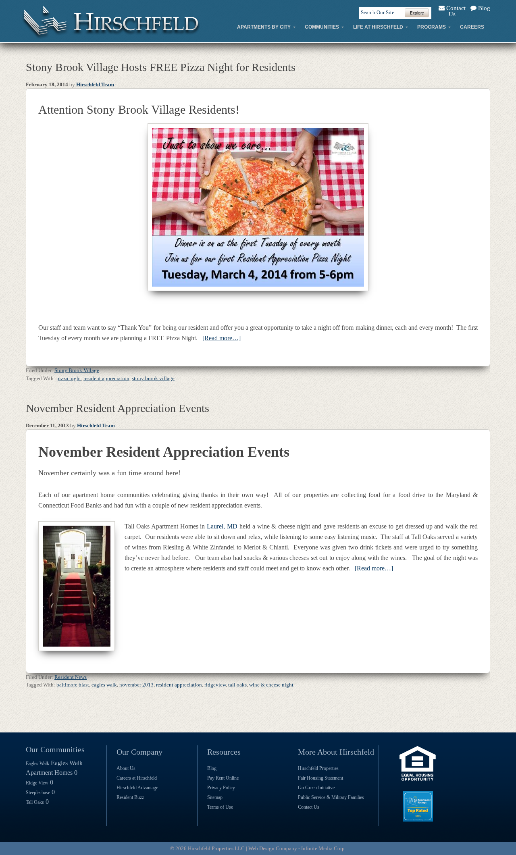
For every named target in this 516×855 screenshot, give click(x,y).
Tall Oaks (35, 802)
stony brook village (153, 378)
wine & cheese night (271, 685)
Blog (483, 8)
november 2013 (136, 685)
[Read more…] (221, 338)
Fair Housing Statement (320, 778)
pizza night (68, 378)
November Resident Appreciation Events (117, 408)
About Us (126, 768)
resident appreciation (106, 378)
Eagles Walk (37, 763)
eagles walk (104, 685)
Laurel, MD (222, 526)
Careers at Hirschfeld (137, 778)
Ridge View (37, 783)
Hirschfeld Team (95, 84)
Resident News (70, 677)
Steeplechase (38, 792)
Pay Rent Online (223, 778)
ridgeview (215, 685)
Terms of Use (220, 807)
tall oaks (237, 685)
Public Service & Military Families (331, 797)
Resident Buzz (130, 797)
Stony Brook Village (76, 370)
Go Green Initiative (316, 788)
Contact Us (455, 11)
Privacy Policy (221, 788)
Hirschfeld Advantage (137, 788)
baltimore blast (72, 685)
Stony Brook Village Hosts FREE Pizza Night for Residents (160, 67)
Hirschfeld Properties (318, 768)
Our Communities (55, 749)
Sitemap (215, 797)
